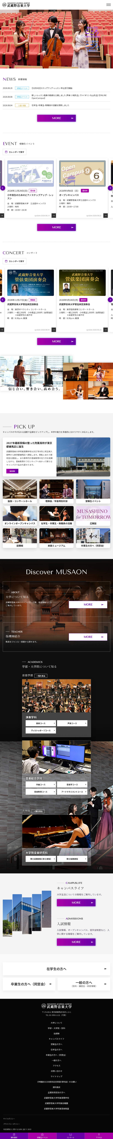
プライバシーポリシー (11, 1124)
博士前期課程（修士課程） (40, 858)
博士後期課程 (72, 858)
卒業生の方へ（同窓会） (56, 1055)
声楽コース (72, 723)
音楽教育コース (40, 791)
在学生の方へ (56, 1049)
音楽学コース (72, 784)
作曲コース (40, 784)
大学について (56, 1022)
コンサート (70, 1137)
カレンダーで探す (16, 152)
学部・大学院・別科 (56, 1028)
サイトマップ (56, 1076)
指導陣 (56, 1033)
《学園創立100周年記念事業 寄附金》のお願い (56, 1081)
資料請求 (14, 1137)
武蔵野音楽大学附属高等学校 (56, 1097)
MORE (56, 227)
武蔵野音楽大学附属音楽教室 (56, 1108)
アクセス (99, 1137)
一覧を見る (40, 676)
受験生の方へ (56, 1044)
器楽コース (40, 723)
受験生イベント (42, 1137)
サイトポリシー (9, 1118)
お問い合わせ (56, 1071)
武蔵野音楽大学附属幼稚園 (56, 1103)
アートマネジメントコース (72, 791)
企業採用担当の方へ (56, 1092)
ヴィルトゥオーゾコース (41, 730)
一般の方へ (56, 1060)
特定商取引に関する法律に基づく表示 (17, 1129)
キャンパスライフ (56, 1038)
